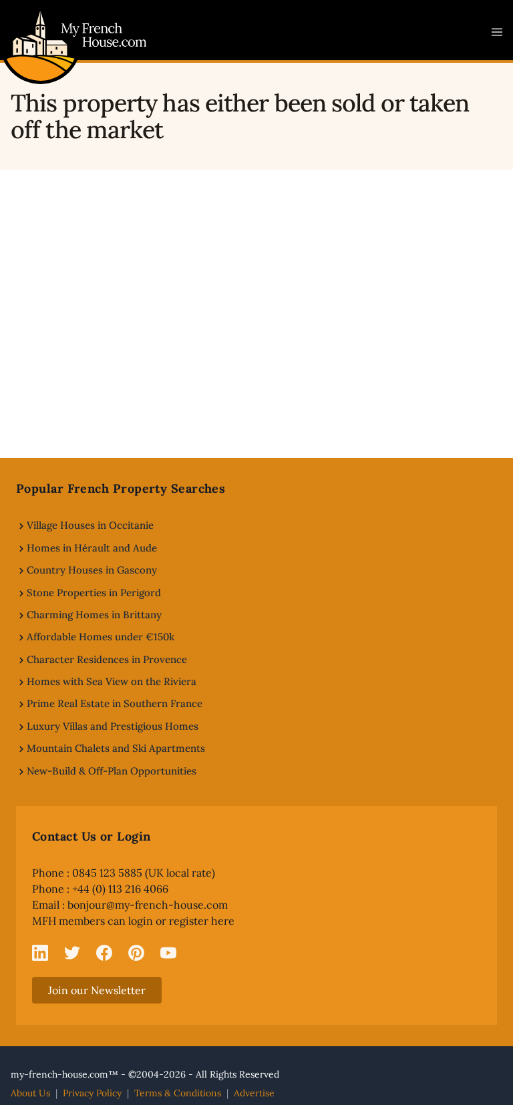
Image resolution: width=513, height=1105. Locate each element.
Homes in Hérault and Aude (92, 547)
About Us (30, 1093)
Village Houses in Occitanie (90, 525)
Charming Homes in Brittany (94, 614)
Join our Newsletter (97, 990)
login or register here (181, 920)
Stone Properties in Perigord (94, 592)
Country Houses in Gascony (92, 570)
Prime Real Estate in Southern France (114, 703)
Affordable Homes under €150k (100, 636)
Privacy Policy (92, 1093)
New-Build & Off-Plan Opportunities (111, 770)
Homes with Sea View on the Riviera (111, 681)
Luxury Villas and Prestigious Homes (112, 726)
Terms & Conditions (177, 1093)
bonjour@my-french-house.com (147, 904)
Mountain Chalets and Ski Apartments (116, 748)
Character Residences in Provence (107, 659)
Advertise (254, 1093)
